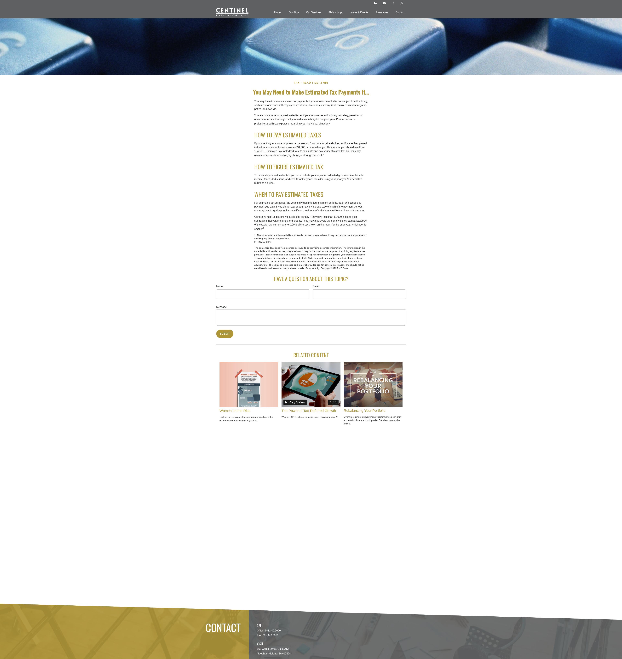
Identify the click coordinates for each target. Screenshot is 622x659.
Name (219, 286)
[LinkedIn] (375, 3)
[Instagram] (402, 3)
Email (316, 286)
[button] (277, 12)
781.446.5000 (273, 630)
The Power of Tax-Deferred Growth (309, 411)
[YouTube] (384, 3)
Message (221, 307)
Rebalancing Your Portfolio (364, 411)
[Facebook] (393, 3)
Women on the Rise (234, 411)
